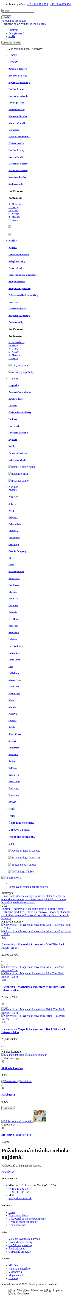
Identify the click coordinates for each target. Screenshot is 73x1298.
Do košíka (8, 1108)
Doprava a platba (43, 896)
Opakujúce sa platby (13, 915)
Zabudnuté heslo (35, 908)
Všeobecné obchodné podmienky (27, 1218)
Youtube (31, 864)
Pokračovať (8, 1171)
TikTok (29, 871)
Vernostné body (34, 915)
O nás (5, 896)
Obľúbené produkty (12, 911)
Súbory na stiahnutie (59, 911)
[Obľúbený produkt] (2, 964)
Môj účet (50, 908)
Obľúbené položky (36, 23)
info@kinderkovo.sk (20, 1198)
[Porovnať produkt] (6, 964)
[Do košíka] (2, 961)
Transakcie (63, 915)
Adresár (59, 908)
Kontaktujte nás (10, 902)
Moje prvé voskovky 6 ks (16, 1134)
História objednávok (36, 911)
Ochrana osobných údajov (41, 899)
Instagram (34, 857)
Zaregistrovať (16, 33)
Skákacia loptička (12, 1068)
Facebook (34, 850)
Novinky (61, 899)
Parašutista (8, 1094)
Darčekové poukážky (20, 1245)
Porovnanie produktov (13, 20)
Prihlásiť (13, 29)
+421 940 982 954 (37, 4)
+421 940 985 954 (60, 4)
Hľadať (6, 17)
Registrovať (18, 908)
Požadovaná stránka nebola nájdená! (29, 886)
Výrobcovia (15, 1271)
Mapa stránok (27, 902)
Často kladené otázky (21, 896)
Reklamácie (50, 915)
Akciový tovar (17, 1248)
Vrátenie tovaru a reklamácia (24, 1238)
